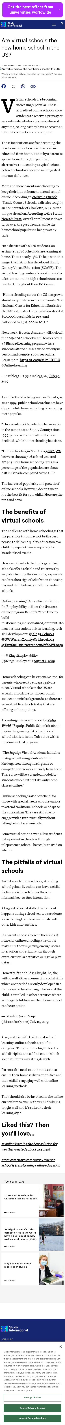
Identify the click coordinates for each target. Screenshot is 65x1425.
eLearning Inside (44, 197)
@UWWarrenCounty (17, 639)
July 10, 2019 (39, 1022)
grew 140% (53, 451)
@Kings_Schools (41, 634)
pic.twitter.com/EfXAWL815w (41, 645)
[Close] (61, 1347)
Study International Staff (15, 66)
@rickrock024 (43, 639)
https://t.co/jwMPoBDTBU (40, 360)
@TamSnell (10, 645)
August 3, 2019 (44, 661)
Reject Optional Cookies (32, 1408)
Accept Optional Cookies (32, 1418)
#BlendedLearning (17, 343)
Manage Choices (32, 1397)
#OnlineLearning (14, 365)
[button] (54, 24)
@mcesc (51, 607)
